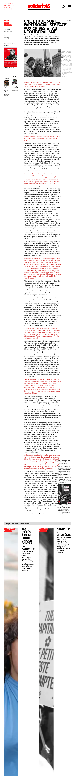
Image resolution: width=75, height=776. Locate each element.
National (6, 20)
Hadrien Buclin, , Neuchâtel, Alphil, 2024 (64, 509)
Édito (40, 528)
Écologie (6, 528)
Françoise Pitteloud (38, 272)
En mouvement (8, 24)
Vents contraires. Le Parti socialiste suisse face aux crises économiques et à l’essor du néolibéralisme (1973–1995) (42, 42)
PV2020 (48, 463)
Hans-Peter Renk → (8, 31)
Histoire (6, 22)
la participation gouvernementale (49, 341)
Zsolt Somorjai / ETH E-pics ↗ (62, 56)
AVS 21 (54, 463)
